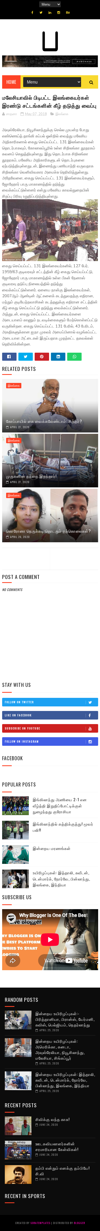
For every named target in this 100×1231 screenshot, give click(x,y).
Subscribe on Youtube (22, 728)
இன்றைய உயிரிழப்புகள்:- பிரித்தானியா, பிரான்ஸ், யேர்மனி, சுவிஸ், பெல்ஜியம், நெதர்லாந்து (65, 1018)
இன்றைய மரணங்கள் (52, 848)
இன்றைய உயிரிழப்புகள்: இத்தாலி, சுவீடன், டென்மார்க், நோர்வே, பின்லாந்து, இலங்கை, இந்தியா (65, 1079)
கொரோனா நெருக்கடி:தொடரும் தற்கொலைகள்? (48, 531)
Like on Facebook (18, 715)
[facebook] (32, 12)
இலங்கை (62, 114)
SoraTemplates (40, 1223)
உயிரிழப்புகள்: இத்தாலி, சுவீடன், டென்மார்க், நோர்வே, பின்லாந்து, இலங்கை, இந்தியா (61, 878)
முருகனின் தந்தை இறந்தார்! (31, 476)
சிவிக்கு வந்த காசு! (52, 1119)
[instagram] (58, 12)
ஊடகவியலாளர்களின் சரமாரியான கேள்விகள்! (56, 1146)
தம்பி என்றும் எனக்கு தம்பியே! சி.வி (62, 1170)
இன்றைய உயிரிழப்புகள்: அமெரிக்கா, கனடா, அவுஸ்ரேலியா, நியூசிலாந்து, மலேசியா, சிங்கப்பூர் (60, 1049)
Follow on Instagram (22, 741)
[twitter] (41, 12)
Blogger (79, 1223)
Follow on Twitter (19, 702)
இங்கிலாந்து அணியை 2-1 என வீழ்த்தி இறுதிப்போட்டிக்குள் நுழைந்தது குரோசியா (60, 805)
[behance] (68, 12)
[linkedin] (50, 12)
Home (11, 82)
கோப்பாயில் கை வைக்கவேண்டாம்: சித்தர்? (44, 421)
